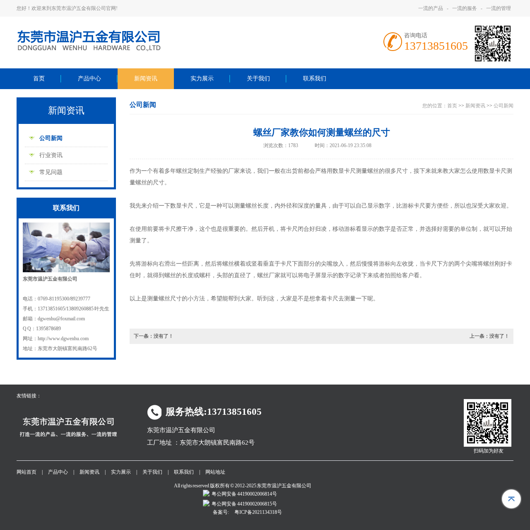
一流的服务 (464, 8)
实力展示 (202, 78)
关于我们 (258, 78)
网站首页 (26, 472)
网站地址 (215, 472)
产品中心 (89, 78)
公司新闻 (51, 138)
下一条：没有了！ (153, 336)
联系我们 (314, 78)
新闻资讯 (145, 78)
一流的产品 (430, 8)
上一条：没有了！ (489, 336)
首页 (39, 78)
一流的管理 (498, 8)
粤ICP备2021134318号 (258, 512)
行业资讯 (51, 155)
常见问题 (51, 172)
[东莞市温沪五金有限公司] (109, 50)
